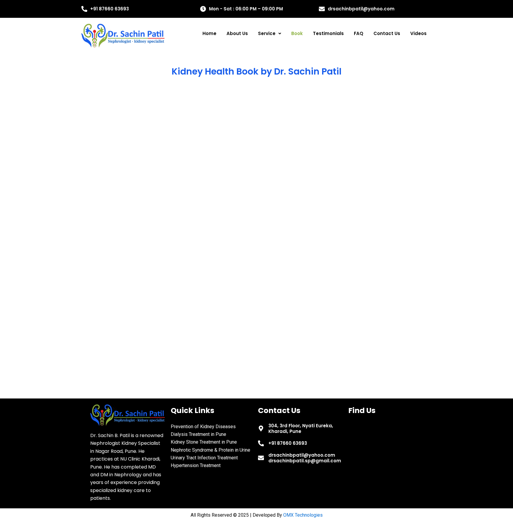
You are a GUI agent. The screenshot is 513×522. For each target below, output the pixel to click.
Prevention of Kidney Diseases (203, 426)
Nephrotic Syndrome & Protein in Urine (210, 450)
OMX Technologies (303, 515)
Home (209, 33)
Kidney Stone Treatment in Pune (204, 442)
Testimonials (328, 33)
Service (267, 33)
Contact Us (386, 33)
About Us (237, 33)
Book (297, 33)
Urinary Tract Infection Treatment (204, 458)
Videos (418, 33)
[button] (269, 33)
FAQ (358, 33)
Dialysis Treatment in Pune (198, 434)
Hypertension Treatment (196, 465)
